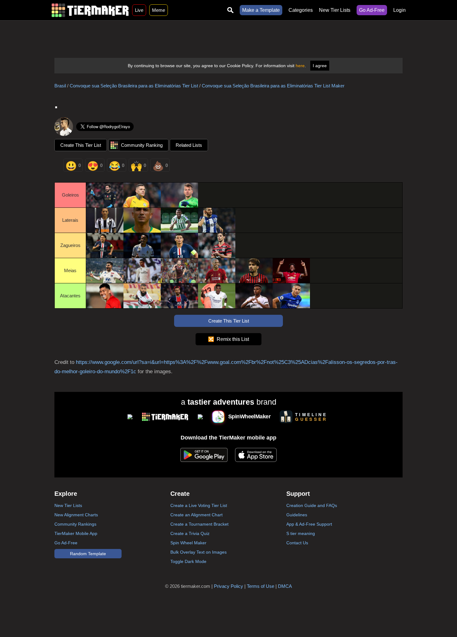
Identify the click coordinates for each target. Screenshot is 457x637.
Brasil (60, 85)
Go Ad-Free (372, 10)
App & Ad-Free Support (309, 524)
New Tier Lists (334, 10)
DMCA (285, 586)
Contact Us (297, 542)
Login (399, 10)
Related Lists (189, 145)
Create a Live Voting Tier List (198, 505)
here (300, 65)
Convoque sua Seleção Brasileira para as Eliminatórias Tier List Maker (273, 85)
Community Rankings (75, 524)
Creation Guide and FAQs (311, 505)
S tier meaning (300, 533)
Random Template (88, 553)
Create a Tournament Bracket (199, 524)
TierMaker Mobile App (75, 533)
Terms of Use (260, 586)
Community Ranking (142, 145)
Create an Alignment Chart (196, 514)
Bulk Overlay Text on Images (198, 552)
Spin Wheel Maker (188, 542)
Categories (301, 10)
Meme (158, 10)
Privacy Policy (228, 586)
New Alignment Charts (76, 514)
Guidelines (296, 514)
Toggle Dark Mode (188, 561)
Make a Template (261, 10)
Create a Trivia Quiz (190, 533)
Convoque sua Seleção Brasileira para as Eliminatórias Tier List (134, 85)
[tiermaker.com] (90, 10)
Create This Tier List (80, 145)
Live (139, 10)
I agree (320, 65)
